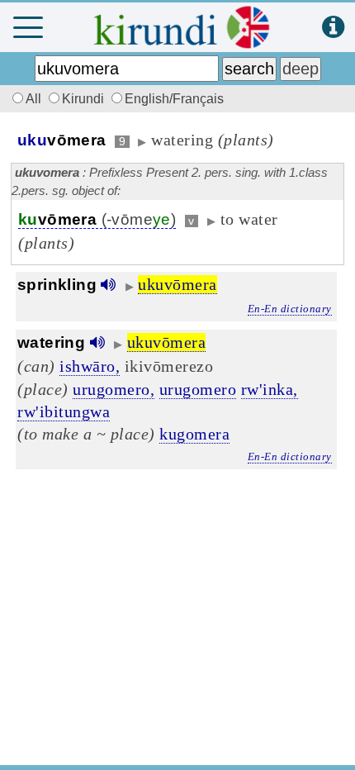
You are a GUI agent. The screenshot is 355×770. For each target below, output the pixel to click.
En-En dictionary (290, 308)
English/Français (174, 99)
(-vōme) (97, 219)
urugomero (198, 389)
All (35, 99)
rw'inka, (269, 389)
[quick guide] (333, 27)
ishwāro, (89, 366)
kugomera (194, 434)
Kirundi (84, 99)
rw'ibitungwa (63, 411)
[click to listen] (108, 284)
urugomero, (113, 389)
